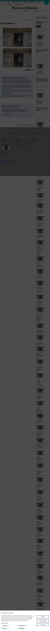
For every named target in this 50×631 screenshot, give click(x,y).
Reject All (43, 624)
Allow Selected (43, 620)
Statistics (5, 628)
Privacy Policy (5, 623)
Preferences (22, 625)
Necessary (5, 625)
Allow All (43, 616)
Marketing (22, 628)
